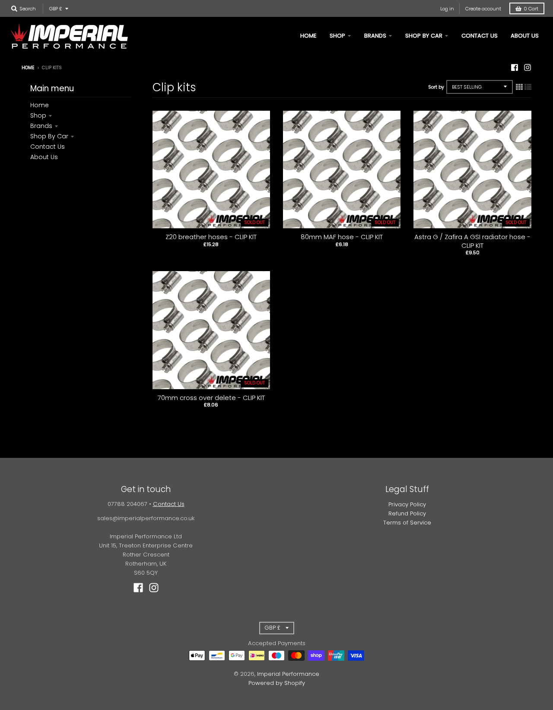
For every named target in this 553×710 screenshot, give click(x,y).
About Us (44, 157)
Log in (447, 8)
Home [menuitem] (308, 36)
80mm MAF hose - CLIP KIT (342, 236)
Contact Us (47, 146)
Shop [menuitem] (337, 36)
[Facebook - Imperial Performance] (514, 67)
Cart (531, 8)
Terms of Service (407, 522)
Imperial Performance (288, 674)
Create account (483, 8)
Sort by (436, 87)
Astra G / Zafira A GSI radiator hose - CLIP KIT (472, 241)
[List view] (527, 87)
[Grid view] (519, 87)
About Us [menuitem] (525, 36)
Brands (41, 126)
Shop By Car (49, 136)
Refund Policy (407, 513)
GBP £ (55, 8)
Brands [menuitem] (375, 36)
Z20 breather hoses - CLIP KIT (211, 236)
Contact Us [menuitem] (479, 36)
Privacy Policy (407, 504)
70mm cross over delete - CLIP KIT (211, 397)
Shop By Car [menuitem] (423, 36)
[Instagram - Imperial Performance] (527, 67)
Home (28, 67)
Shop (38, 115)
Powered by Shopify (276, 683)
